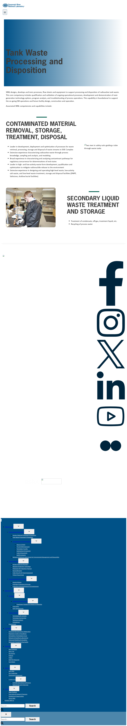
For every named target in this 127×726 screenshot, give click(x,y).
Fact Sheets (12, 662)
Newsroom (8, 646)
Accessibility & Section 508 (63, 466)
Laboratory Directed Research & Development (26, 586)
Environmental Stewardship (16, 532)
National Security (13, 561)
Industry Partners (13, 613)
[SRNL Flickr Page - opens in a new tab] (110, 459)
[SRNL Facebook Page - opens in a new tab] (110, 305)
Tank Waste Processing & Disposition (23, 537)
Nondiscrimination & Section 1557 (105, 466)
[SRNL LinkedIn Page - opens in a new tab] (110, 400)
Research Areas (9, 527)
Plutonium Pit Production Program (22, 569)
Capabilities (8, 628)
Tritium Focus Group (18, 575)
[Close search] (6, 714)
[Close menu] (1, 520)
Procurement (12, 624)
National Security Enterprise (20, 685)
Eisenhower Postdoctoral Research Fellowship (29, 604)
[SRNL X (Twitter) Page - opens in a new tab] (110, 367)
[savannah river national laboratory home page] (17, 259)
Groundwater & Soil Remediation (22, 541)
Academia (11, 596)
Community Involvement (15, 675)
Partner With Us (9, 591)
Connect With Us (9, 700)
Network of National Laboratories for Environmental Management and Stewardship (36, 557)
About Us (7, 668)
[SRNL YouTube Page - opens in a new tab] (110, 430)
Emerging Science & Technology (17, 579)
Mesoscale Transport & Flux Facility (18, 642)
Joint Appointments (18, 608)
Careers (7, 689)
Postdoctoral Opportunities (20, 601)
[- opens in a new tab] (13, 482)
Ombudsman (16, 622)
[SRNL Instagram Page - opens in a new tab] (110, 338)
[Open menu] (5, 12)
